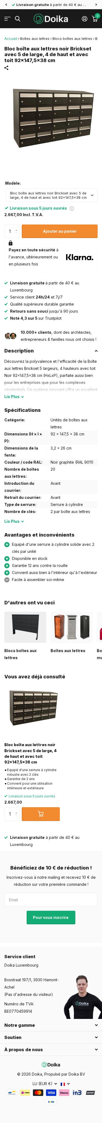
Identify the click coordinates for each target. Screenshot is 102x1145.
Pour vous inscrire (51, 917)
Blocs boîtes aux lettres (72, 38)
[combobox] (52, 195)
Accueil (10, 38)
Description (19, 351)
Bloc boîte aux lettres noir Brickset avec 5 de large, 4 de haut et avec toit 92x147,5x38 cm (30, 753)
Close (51, 1025)
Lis (12, 396)
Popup (72, 208)
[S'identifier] (84, 18)
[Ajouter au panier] (41, 814)
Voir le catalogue (7, 19)
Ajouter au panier (60, 231)
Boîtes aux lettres (35, 38)
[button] (6, 4)
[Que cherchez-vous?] (17, 19)
